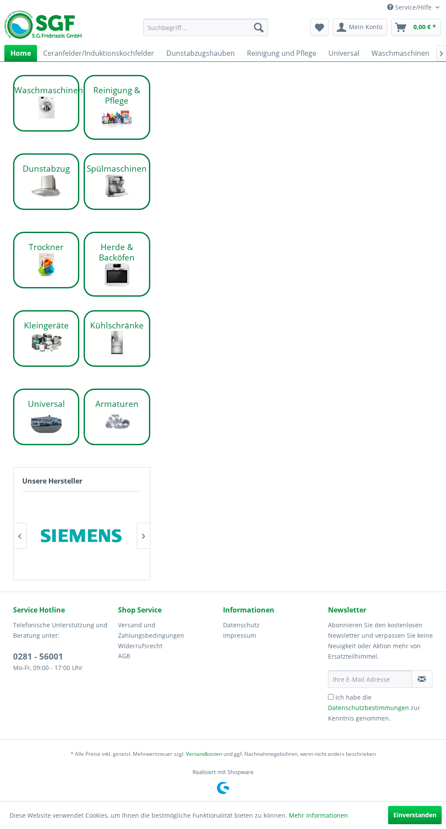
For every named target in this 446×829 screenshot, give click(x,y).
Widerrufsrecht (140, 646)
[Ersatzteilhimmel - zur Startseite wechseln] (42, 27)
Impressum (239, 635)
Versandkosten (204, 754)
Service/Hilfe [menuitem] (413, 7)
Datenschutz (241, 625)
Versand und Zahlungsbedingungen (151, 630)
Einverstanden (414, 815)
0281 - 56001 (38, 656)
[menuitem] (205, 27)
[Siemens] (82, 535)
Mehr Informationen (318, 815)
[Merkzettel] (319, 27)
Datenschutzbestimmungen (368, 708)
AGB (124, 656)
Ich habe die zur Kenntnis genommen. (374, 707)
